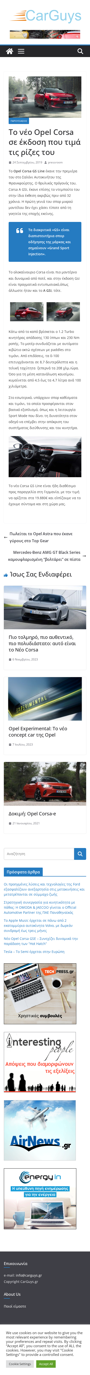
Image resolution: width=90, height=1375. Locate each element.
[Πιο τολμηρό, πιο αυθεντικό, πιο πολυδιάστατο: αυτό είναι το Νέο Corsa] (45, 589)
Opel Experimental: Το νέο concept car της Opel (38, 731)
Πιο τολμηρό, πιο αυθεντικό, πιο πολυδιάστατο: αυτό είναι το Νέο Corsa (42, 643)
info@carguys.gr (29, 1275)
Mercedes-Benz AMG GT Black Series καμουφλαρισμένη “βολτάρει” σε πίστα (44, 556)
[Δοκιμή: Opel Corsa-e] (45, 765)
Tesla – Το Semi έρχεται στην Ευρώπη (34, 951)
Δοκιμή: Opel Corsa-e (32, 813)
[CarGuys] (9, 51)
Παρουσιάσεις (19, 121)
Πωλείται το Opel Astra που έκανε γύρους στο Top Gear (41, 537)
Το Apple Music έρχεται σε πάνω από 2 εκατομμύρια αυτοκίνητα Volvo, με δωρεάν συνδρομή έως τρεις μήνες (38, 925)
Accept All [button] (46, 1364)
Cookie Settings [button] (20, 1364)
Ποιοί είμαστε (15, 1306)
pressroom (55, 162)
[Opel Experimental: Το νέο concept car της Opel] (45, 680)
